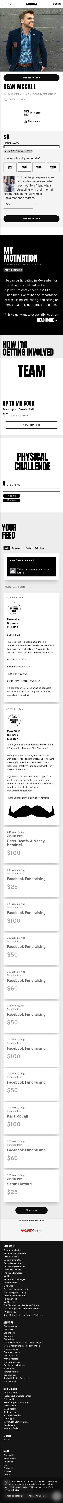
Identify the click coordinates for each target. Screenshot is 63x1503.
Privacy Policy (12, 1490)
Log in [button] (57, 4)
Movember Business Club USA (13, 623)
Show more (32, 1210)
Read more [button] (47, 320)
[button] (3, 4)
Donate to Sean (31, 219)
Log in (20, 573)
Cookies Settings (14, 1496)
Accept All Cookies (38, 1496)
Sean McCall (26, 409)
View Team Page (31, 425)
